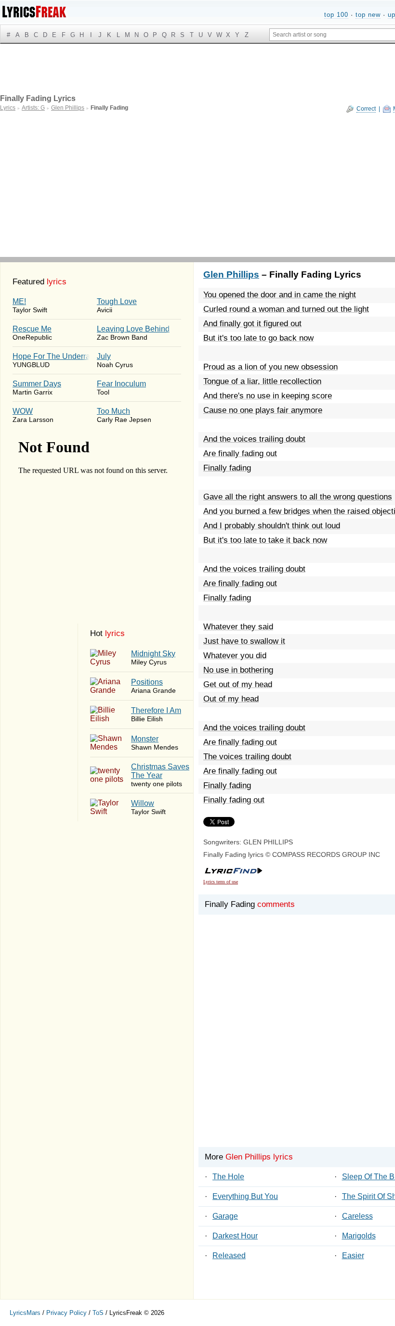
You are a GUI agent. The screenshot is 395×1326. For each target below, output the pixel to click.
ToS (98, 1312)
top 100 (336, 14)
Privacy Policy (66, 1312)
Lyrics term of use (220, 881)
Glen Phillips (231, 274)
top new (368, 14)
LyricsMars (25, 1312)
